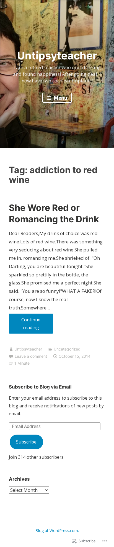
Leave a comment (31, 356)
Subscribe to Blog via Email (40, 387)
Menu (60, 98)
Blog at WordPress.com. (57, 530)
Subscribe (26, 442)
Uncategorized (67, 349)
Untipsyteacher (57, 55)
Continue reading (25, 325)
